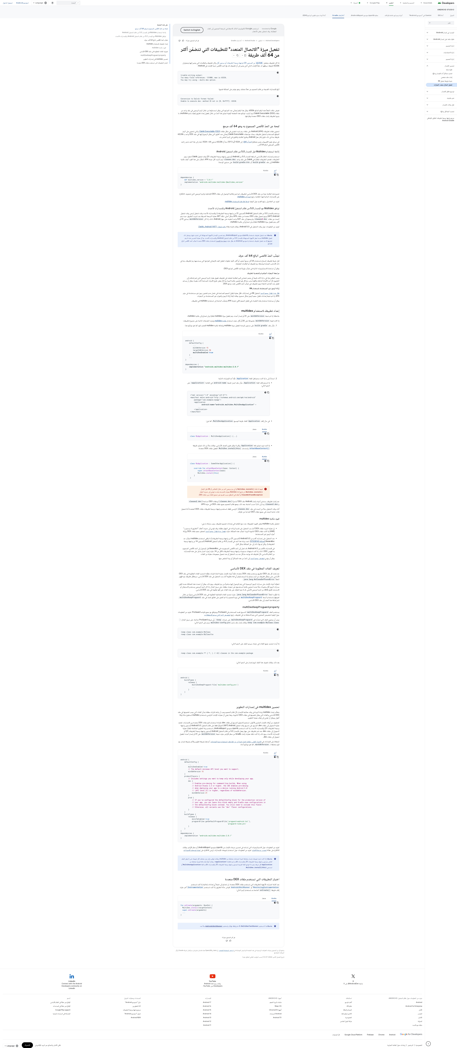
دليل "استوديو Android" (133, 1002)
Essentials (428, 3)
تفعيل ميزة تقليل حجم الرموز (215, 531)
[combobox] (68, 3)
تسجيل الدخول (7, 3)
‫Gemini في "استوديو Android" (420, 15)
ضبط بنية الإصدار (221, 241)
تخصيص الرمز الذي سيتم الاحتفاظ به (217, 615)
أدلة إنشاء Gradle (338, 15)
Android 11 (207, 1025)
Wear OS (278, 1006)
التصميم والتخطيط (408, 3)
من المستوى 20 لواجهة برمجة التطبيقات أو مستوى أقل (240, 63)
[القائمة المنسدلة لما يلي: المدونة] (350, 3)
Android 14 (207, 1014)
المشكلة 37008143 (258, 541)
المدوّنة (420, 1021)
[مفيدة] (183, 40)
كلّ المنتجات (336, 1035)
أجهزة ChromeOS (275, 1010)
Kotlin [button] (265, 170)
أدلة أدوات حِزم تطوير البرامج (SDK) (314, 15)
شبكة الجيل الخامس (346, 1021)
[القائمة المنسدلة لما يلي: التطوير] (385, 3)
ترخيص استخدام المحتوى (226, 950)
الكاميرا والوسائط (346, 1014)
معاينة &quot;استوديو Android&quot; (364, 15)
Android (419, 1002)
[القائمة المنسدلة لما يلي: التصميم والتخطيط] (399, 3)
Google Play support (62, 1010)
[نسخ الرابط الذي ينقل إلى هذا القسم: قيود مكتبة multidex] (257, 518)
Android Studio (445, 10)
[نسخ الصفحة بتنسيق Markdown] (237, 55)
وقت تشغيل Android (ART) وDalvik (212, 227)
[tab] (275, 170)
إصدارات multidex (244, 197)
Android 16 (207, 1006)
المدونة (355, 3)
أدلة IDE (440, 15)
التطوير (391, 3)
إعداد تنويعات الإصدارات (192, 850)
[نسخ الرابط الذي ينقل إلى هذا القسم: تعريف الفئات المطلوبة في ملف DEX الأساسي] (228, 568)
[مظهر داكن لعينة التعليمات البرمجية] (277, 72)
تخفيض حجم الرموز (257, 558)
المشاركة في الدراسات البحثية (61, 1014)
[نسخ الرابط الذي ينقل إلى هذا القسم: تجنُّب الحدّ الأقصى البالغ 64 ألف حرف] (236, 256)
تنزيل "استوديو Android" (132, 1014)
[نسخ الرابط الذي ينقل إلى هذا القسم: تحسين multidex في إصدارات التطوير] (234, 707)
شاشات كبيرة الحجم (275, 1002)
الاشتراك (27, 1045)
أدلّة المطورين (136, 1006)
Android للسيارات (275, 1014)
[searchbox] (441, 23)
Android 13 (207, 1017)
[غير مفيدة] (179, 40)
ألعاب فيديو (348, 1002)
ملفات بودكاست (417, 1025)
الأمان (420, 1010)
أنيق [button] (275, 170)
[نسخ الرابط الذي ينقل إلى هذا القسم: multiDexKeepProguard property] (240, 607)
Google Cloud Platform (353, 1035)
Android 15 (207, 1010)
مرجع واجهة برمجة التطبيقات (132, 1010)
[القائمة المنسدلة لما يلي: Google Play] (366, 3)
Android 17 (207, 1002)
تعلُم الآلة (349, 1006)
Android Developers (272, 41)
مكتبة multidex (220, 321)
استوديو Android (22, 3)
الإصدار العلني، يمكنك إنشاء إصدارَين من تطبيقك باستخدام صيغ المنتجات (236, 741)
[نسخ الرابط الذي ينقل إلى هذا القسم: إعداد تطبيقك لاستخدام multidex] (238, 311)
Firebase (370, 1035)
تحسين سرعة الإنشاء (259, 850)
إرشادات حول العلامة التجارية (396, 1045)
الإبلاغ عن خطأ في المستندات (61, 1006)
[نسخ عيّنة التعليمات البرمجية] (277, 174)
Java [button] (254, 429)
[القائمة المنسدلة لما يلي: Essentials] (420, 3)
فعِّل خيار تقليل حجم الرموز (269, 293)
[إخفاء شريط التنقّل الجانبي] (428, 1043)
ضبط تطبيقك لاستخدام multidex (237, 201)
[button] (443, 32)
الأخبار (420, 1017)
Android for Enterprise (413, 1006)
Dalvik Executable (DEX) (209, 131)
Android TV (277, 1017)
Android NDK (136, 1017)
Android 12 (207, 1021)
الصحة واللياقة (347, 1010)
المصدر (420, 1014)
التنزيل (452, 15)
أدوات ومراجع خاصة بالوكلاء (393, 15)
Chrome (381, 1035)
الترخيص (410, 1045)
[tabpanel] (228, 181)
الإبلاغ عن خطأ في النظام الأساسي (60, 1002)
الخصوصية (348, 1017)
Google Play (375, 3)
